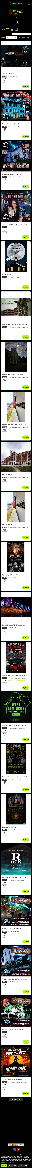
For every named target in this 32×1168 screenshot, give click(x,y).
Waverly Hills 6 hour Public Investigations (15, 324)
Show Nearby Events (24, 37)
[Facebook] (15, 1149)
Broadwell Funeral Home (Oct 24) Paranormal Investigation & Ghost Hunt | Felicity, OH (14, 1029)
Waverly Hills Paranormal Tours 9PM (13, 525)
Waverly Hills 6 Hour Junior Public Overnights (12, 375)
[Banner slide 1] (16, 17)
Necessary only (12, 1165)
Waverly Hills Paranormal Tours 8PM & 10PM (14, 425)
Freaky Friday (10, 274)
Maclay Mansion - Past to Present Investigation (15, 124)
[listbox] (11, 37)
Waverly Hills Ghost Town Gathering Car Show (14, 675)
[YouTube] (18, 1149)
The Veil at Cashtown (9, 74)
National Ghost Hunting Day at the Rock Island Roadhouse (14, 777)
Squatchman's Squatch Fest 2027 (12, 1079)
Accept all (4, 1165)
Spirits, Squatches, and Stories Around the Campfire (15, 575)
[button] (29, 4)
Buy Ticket (26, 941)
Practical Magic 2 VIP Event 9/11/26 (13, 625)
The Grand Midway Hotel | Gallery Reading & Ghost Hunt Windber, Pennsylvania (15, 224)
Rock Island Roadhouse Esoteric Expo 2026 (14, 877)
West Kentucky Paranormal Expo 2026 (14, 725)
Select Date (26, 287)
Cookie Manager (23, 1165)
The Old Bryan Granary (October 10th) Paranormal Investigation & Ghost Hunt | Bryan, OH (14, 979)
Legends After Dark (13, 827)
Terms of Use (14, 1162)
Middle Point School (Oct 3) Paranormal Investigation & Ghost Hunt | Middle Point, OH (15, 929)
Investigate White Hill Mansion (11, 174)
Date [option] (8, 37)
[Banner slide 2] (16, 13)
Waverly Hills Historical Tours (11, 475)
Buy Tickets (26, 86)
